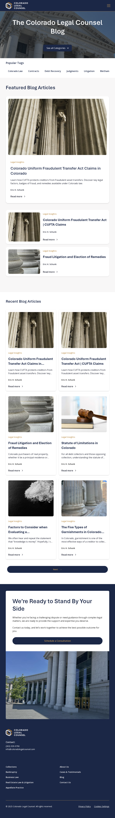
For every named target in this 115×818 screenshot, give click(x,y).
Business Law (12, 777)
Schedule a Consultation (57, 640)
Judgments (72, 71)
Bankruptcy (11, 772)
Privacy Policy (84, 806)
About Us (64, 766)
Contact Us (65, 782)
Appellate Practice (15, 787)
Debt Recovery (53, 71)
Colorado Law (15, 71)
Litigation (89, 71)
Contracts (33, 71)
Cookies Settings (101, 806)
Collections (11, 766)
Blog (62, 777)
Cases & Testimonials (70, 772)
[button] (106, 5)
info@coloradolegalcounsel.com (20, 749)
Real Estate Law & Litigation (20, 782)
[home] (17, 5)
